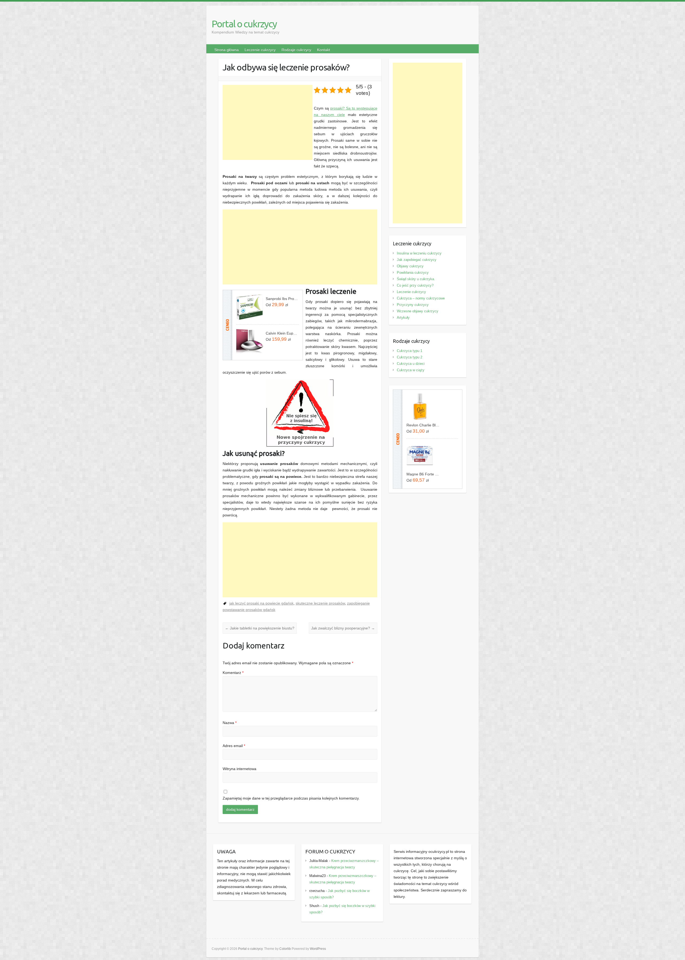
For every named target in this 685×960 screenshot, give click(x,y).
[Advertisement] (268, 122)
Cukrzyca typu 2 (409, 357)
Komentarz (233, 672)
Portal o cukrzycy (244, 23)
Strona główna (226, 50)
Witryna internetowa (239, 769)
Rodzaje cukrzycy (296, 50)
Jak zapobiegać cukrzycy (416, 260)
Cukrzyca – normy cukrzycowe (421, 298)
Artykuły (403, 318)
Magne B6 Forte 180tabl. (422, 474)
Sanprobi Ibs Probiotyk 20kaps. (282, 299)
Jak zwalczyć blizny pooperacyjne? (343, 628)
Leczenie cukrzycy (260, 50)
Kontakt (323, 50)
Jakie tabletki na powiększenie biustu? (259, 628)
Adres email (234, 746)
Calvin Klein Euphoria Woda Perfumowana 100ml (282, 333)
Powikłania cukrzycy (413, 273)
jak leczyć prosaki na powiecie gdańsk (261, 603)
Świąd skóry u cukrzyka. (416, 279)
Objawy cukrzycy (410, 266)
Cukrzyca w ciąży (410, 370)
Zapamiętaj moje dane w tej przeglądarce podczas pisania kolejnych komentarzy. (291, 798)
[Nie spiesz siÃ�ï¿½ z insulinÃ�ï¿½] (300, 383)
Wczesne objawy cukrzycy (417, 311)
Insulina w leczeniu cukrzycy (419, 253)
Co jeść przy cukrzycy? (415, 285)
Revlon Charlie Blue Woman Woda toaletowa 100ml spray (422, 425)
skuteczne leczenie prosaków (320, 603)
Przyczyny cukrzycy (413, 305)
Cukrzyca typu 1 (409, 351)
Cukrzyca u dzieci (411, 364)
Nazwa (230, 723)
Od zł (277, 304)
